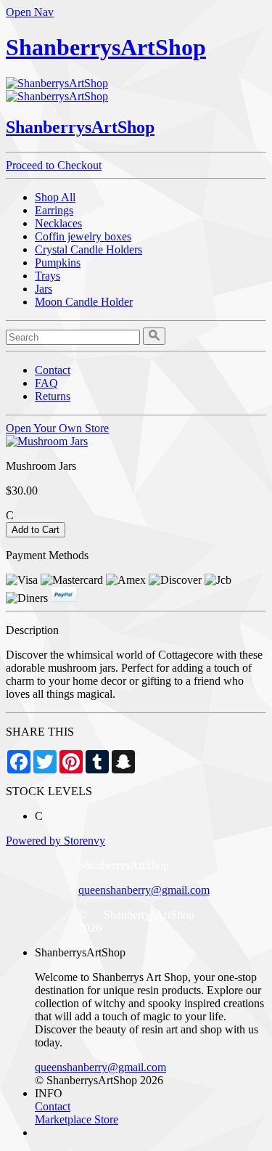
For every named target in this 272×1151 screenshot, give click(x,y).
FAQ (46, 383)
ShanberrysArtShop (106, 47)
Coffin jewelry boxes (83, 236)
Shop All (55, 197)
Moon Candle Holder (84, 302)
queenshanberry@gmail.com (144, 890)
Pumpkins (58, 262)
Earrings (54, 210)
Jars (43, 288)
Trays (47, 275)
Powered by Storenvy (55, 840)
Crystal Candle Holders (88, 249)
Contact (52, 370)
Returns (52, 396)
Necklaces (58, 223)
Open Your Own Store (57, 428)
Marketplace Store (76, 1119)
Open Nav (30, 12)
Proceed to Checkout (54, 165)
